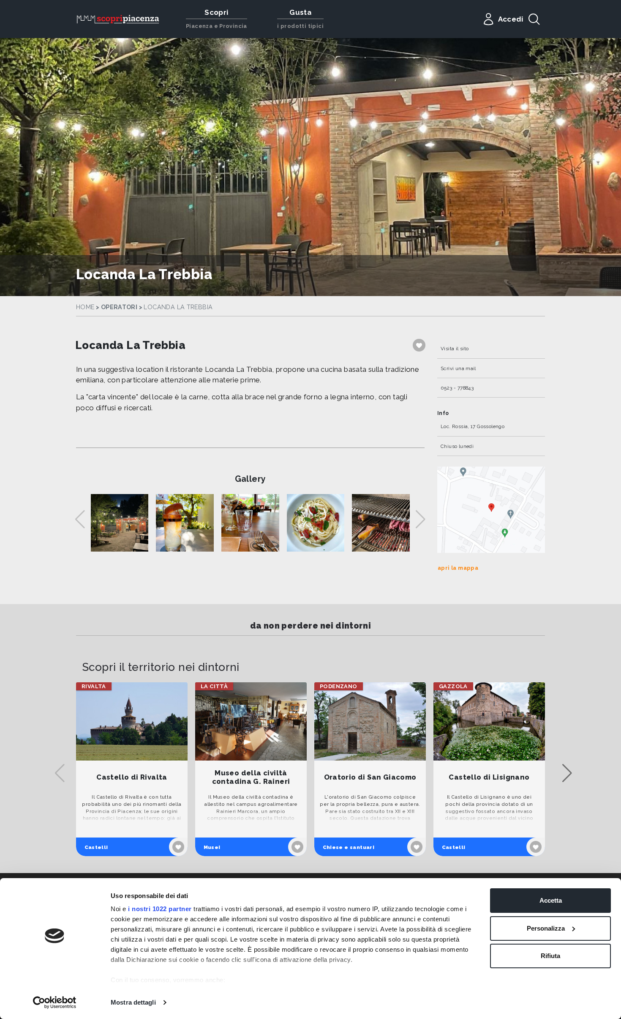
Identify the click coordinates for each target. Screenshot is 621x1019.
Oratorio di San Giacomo (370, 777)
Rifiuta (550, 955)
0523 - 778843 (457, 388)
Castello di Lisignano (489, 777)
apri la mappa (458, 568)
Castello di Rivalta (131, 777)
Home (85, 307)
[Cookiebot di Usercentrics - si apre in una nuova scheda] (55, 1002)
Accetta (550, 900)
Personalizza (546, 928)
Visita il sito (454, 349)
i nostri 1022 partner (160, 908)
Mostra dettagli (133, 1002)
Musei (212, 847)
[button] (567, 773)
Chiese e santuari (349, 847)
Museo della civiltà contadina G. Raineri (251, 777)
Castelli (96, 847)
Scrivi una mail (458, 368)
